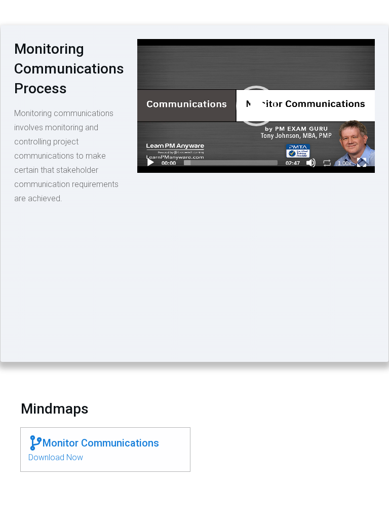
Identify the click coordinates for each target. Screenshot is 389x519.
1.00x (345, 163)
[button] (256, 106)
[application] (256, 106)
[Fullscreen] (362, 163)
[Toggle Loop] (327, 163)
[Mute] (311, 163)
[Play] (150, 163)
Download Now (55, 457)
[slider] (231, 162)
